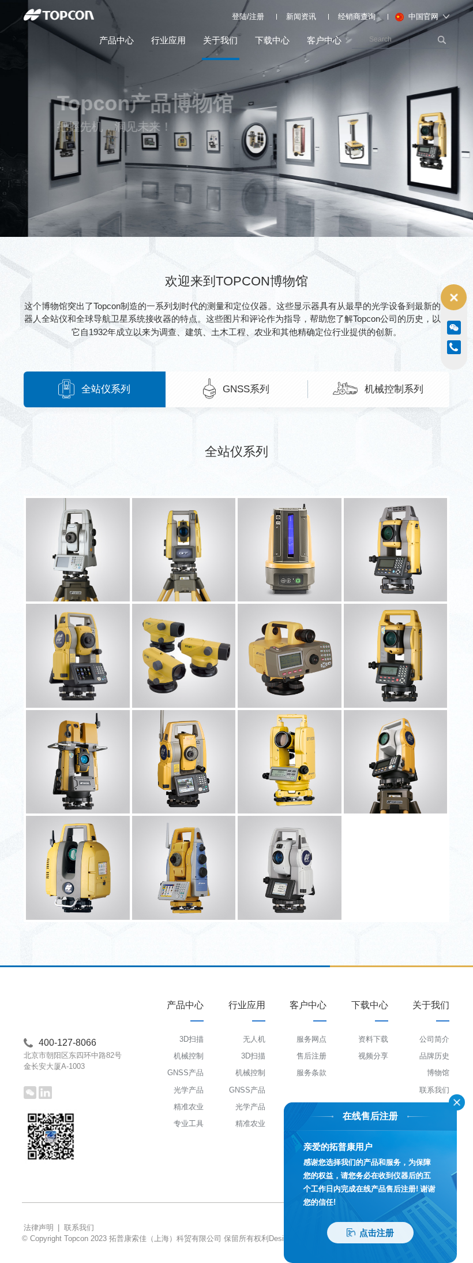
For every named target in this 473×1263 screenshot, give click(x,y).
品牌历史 (434, 1056)
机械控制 (189, 1056)
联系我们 (434, 1090)
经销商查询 (357, 16)
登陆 (239, 16)
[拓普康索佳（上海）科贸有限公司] (59, 15)
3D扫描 (191, 1039)
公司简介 (434, 1039)
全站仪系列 (105, 389)
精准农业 (189, 1106)
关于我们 (220, 40)
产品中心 (116, 40)
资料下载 (373, 1039)
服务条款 (311, 1072)
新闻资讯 (301, 16)
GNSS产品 (185, 1072)
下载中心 (272, 40)
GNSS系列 (246, 389)
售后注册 (311, 1056)
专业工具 (189, 1123)
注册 (256, 16)
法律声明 (39, 1227)
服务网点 (311, 1039)
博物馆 (438, 1072)
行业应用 (168, 40)
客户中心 (324, 40)
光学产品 (189, 1090)
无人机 (254, 1039)
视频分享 (373, 1056)
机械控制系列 (394, 389)
